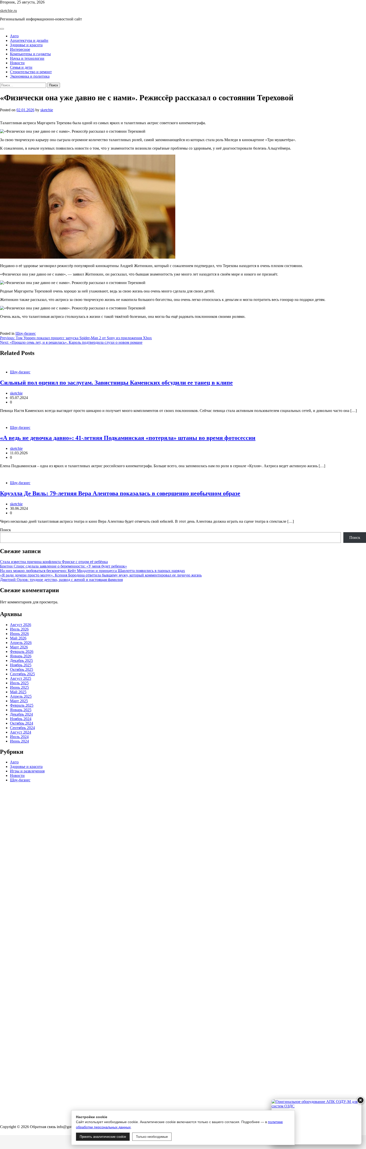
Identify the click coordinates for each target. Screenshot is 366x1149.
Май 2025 (18, 692)
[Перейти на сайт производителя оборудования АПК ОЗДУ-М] (316, 1121)
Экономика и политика (30, 76)
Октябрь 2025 (21, 669)
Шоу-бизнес (25, 333)
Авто (14, 36)
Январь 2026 (20, 656)
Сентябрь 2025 (22, 674)
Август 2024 (20, 732)
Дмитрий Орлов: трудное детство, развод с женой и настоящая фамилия (61, 579)
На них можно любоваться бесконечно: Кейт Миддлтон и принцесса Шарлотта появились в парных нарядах (92, 571)
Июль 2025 (19, 683)
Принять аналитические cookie (103, 1137)
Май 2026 (18, 638)
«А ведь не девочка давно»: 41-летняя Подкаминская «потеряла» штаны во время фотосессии (127, 438)
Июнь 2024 (19, 741)
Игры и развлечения (27, 771)
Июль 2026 (19, 629)
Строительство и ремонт (31, 72)
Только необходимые (152, 1137)
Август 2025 (20, 678)
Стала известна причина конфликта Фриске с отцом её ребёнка (54, 562)
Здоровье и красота (26, 45)
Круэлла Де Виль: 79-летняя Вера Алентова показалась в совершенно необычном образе (120, 493)
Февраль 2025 (21, 705)
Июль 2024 (19, 737)
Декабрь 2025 (21, 660)
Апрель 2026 (21, 642)
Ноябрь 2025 (20, 665)
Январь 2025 (20, 710)
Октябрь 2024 (21, 723)
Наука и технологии (27, 58)
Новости (17, 63)
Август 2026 (20, 625)
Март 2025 (19, 701)
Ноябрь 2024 (20, 719)
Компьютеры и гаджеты (30, 54)
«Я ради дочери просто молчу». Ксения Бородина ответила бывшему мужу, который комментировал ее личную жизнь (101, 575)
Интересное (20, 49)
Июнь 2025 (19, 687)
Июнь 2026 (19, 634)
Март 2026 (19, 647)
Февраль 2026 (21, 651)
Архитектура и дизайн (29, 40)
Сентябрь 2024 (22, 728)
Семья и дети (21, 67)
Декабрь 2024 (21, 714)
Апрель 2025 (21, 696)
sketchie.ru (8, 10)
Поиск (5, 530)
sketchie (46, 110)
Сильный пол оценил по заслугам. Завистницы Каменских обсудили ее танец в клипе (116, 382)
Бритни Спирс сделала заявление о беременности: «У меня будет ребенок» (63, 566)
